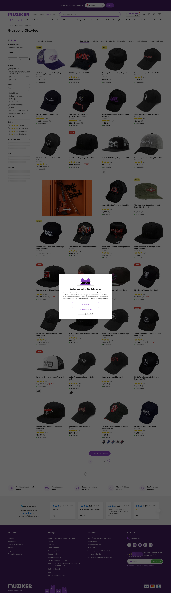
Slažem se (85, 304)
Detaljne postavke (85, 309)
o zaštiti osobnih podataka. (99, 299)
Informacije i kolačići (85, 314)
